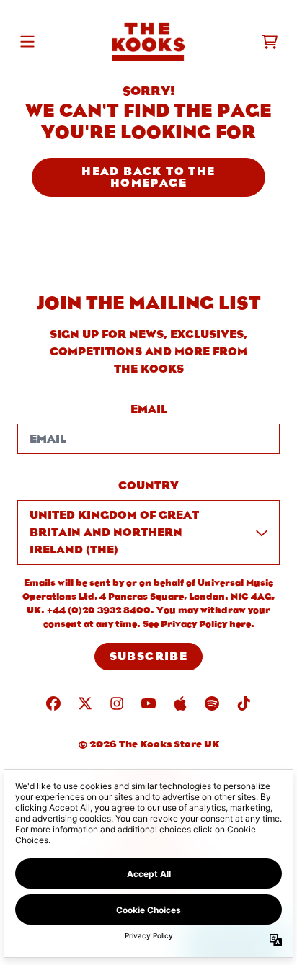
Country (148, 485)
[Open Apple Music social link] (180, 703)
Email (148, 409)
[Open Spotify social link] (212, 703)
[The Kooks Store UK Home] (148, 42)
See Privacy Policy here (197, 624)
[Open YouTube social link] (148, 703)
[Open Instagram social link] (117, 703)
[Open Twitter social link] (85, 703)
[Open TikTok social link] (244, 703)
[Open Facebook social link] (53, 703)
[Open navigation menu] (27, 42)
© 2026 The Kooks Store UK (149, 744)
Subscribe (149, 656)
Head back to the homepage (148, 177)
